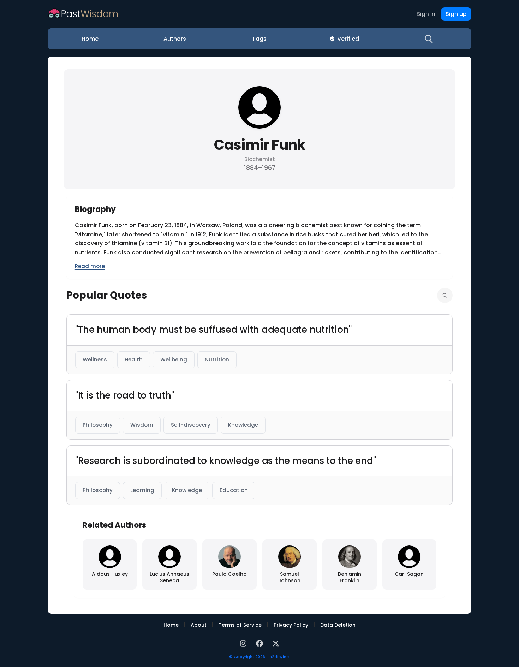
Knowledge (243, 425)
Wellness (95, 359)
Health (134, 359)
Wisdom (141, 425)
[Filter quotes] (445, 295)
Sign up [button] (456, 14)
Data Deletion (338, 624)
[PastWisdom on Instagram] (244, 642)
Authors (174, 39)
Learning (142, 490)
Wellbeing (173, 359)
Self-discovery (190, 425)
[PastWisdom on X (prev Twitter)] (276, 642)
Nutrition (217, 359)
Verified (348, 39)
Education (234, 490)
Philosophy (98, 425)
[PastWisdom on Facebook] (260, 642)
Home (90, 39)
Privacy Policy (291, 624)
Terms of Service (240, 624)
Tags (259, 39)
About (199, 624)
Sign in (426, 14)
